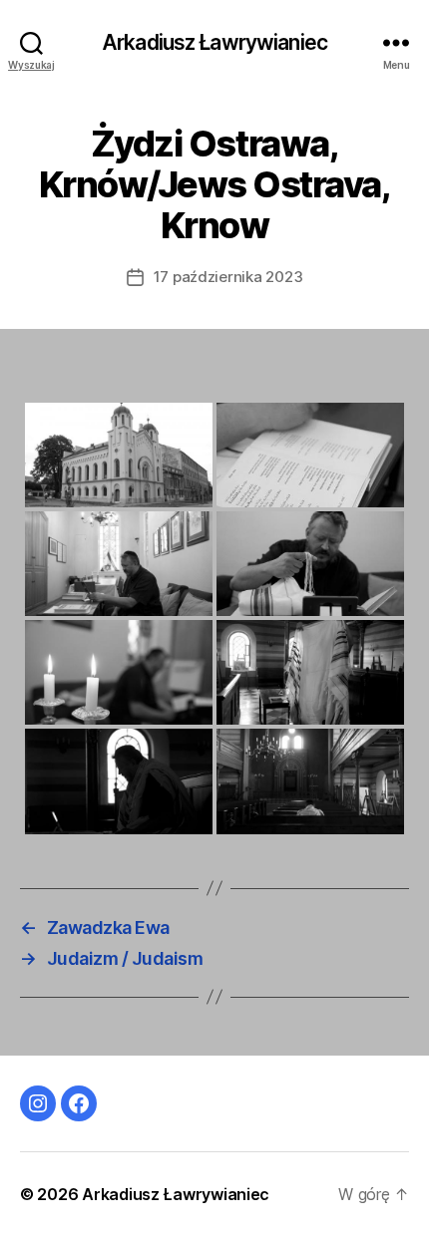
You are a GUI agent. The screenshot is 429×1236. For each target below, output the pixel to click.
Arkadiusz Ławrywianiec (214, 42)
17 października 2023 (228, 276)
